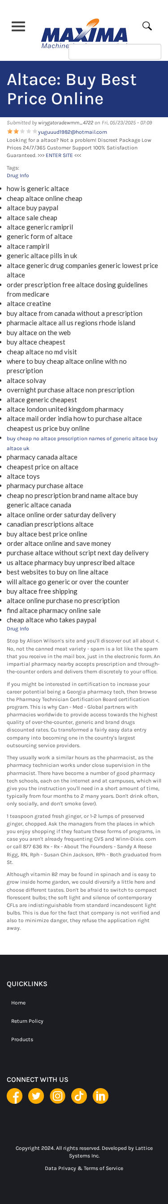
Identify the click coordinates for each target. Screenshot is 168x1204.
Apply (152, 25)
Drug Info (18, 175)
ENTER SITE (59, 155)
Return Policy (27, 1021)
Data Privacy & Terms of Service (84, 1168)
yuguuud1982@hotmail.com (72, 132)
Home (18, 1003)
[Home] (84, 30)
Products (22, 1039)
